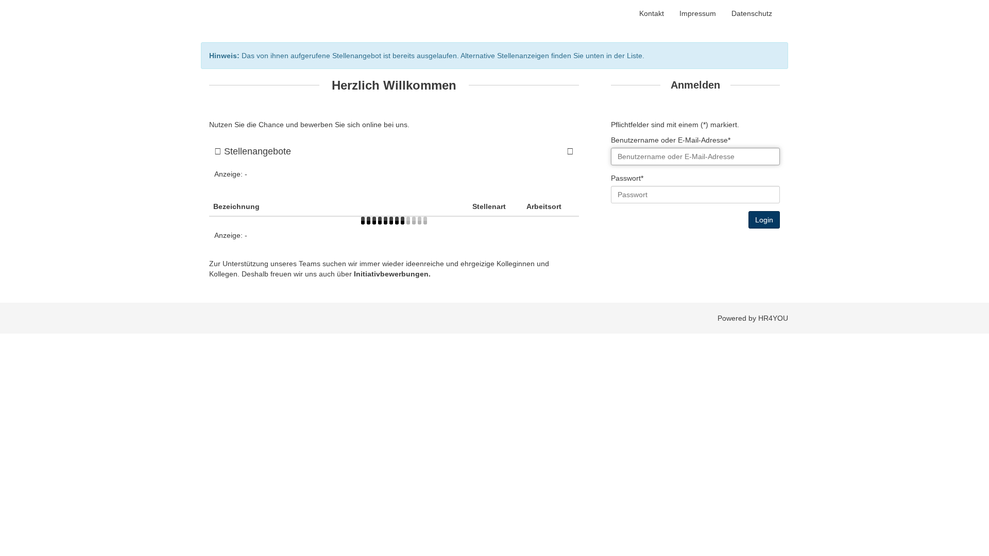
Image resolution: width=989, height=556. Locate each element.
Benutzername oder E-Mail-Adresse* (670, 140)
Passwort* (627, 178)
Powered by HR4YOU (753, 318)
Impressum (697, 13)
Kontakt (651, 13)
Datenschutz (751, 13)
